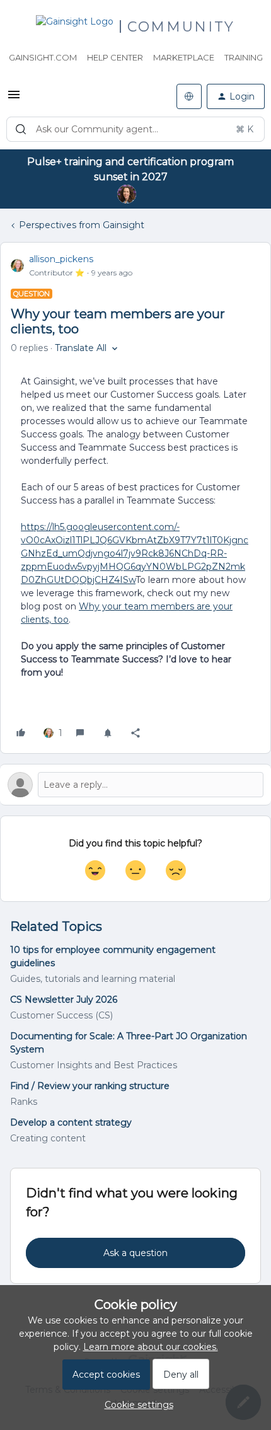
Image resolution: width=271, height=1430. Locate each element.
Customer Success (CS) (61, 1015)
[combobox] (135, 129)
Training (243, 57)
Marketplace (183, 57)
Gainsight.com (43, 57)
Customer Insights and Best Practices (93, 1065)
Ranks (23, 1101)
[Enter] (20, 129)
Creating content (48, 1138)
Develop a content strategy (71, 1122)
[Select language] (189, 96)
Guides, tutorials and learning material (92, 978)
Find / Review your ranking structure (90, 1086)
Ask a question (135, 1253)
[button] (13, 99)
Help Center (115, 57)
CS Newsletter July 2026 (63, 999)
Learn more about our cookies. (150, 1346)
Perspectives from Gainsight (81, 225)
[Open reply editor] (135, 784)
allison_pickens (61, 259)
